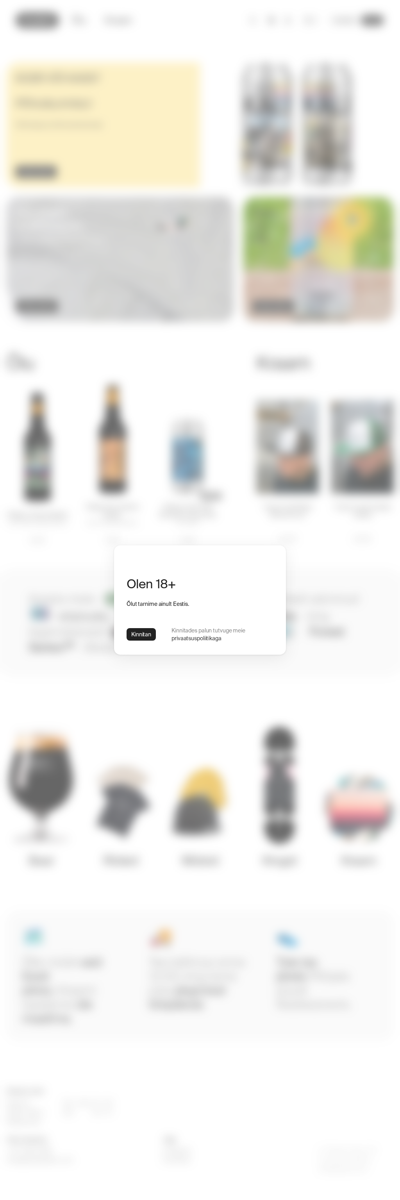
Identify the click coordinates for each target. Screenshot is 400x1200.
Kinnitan (141, 634)
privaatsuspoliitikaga (196, 638)
